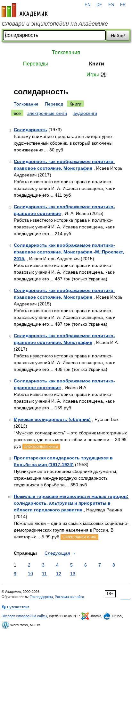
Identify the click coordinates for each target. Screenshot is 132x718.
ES (111, 5)
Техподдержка (41, 597)
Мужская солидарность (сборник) (52, 419)
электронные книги (47, 113)
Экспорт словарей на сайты (24, 616)
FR (123, 5)
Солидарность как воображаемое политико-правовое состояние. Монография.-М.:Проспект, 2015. (69, 252)
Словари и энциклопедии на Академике (55, 24)
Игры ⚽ (97, 74)
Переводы (35, 63)
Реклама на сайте (69, 597)
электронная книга (41, 446)
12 (58, 573)
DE (99, 5)
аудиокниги (85, 113)
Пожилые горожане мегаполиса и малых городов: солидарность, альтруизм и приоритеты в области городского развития (71, 503)
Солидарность (30, 129)
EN (87, 5)
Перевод (54, 104)
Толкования (66, 52)
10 (30, 573)
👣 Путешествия (15, 607)
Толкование (26, 104)
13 (72, 573)
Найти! (118, 35)
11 (44, 573)
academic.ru (25, 10)
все (17, 113)
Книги (96, 63)
